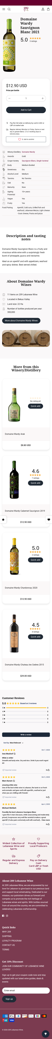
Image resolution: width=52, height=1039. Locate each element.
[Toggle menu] (4, 9)
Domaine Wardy (28, 152)
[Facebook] (3, 916)
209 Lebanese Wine (15, 1030)
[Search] (10, 9)
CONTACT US (8, 945)
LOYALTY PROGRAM (11, 940)
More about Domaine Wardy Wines (21, 320)
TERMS (5, 949)
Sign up (9, 999)
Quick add (35, 406)
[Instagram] (7, 916)
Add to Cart (26, 110)
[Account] (42, 9)
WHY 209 (6, 931)
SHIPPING (7, 936)
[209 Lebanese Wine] (26, 9)
